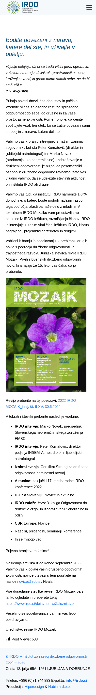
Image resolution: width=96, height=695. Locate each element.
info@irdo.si (76, 680)
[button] (89, 7)
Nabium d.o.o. (59, 686)
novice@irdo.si (29, 581)
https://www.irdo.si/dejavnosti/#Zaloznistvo (40, 603)
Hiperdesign (34, 686)
